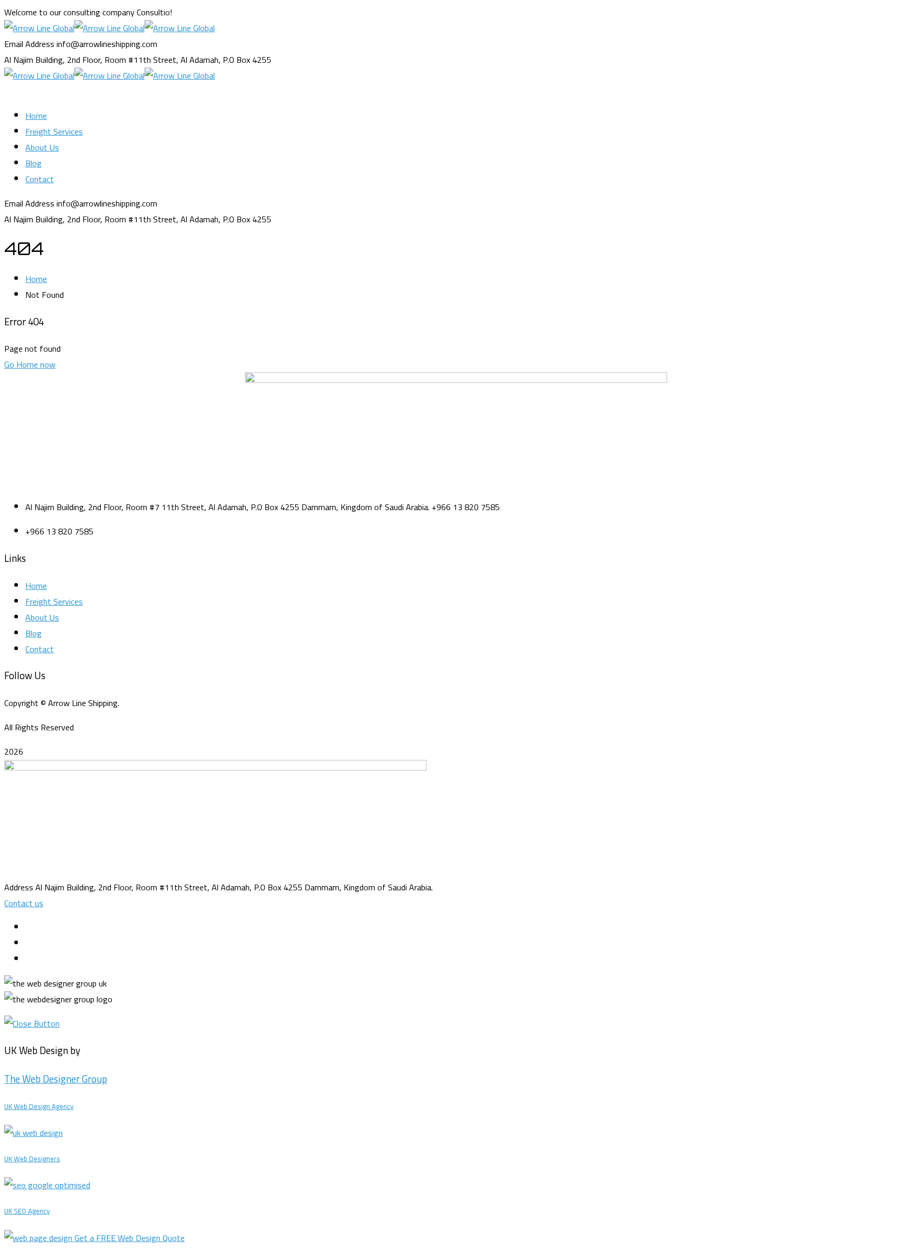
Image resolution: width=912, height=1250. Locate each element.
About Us (42, 617)
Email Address (29, 44)
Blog (33, 633)
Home (36, 279)
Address (18, 887)
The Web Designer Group (55, 1079)
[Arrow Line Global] (39, 28)
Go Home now (29, 364)
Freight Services (54, 601)
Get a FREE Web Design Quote (129, 1238)
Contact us (23, 903)
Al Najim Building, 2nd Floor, (53, 60)
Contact (39, 649)
